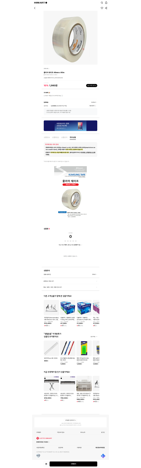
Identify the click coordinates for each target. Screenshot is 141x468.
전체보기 (94, 274)
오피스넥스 (46, 68)
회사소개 (82, 432)
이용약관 (79, 447)
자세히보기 (62, 95)
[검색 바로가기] (102, 2)
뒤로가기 (34, 8)
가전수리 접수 (60, 432)
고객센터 (38, 432)
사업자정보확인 (40, 447)
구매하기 (73, 464)
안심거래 (60, 447)
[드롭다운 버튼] (46, 3)
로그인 (103, 432)
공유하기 (106, 8)
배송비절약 (91, 105)
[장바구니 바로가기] (106, 2)
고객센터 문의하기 (70, 420)
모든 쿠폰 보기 (91, 85)
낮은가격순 (93, 336)
